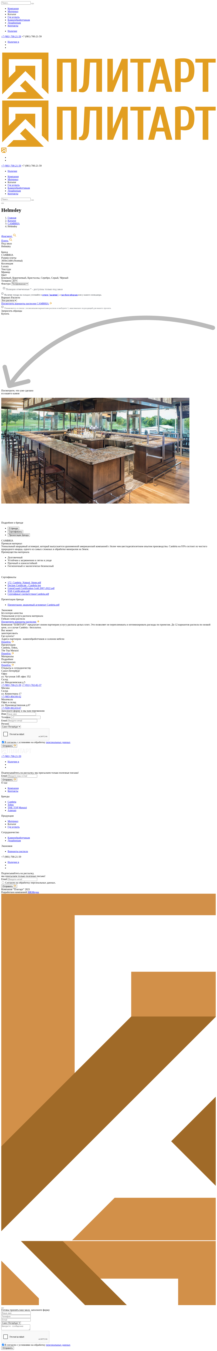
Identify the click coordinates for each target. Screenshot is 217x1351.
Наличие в (13, 41)
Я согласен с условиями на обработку (37, 742)
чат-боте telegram (69, 295)
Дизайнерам (14, 22)
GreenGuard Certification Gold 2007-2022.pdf (31, 588)
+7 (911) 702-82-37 (31, 685)
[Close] (2, 1307)
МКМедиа (33, 892)
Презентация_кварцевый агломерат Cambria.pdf (33, 604)
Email (4, 720)
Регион (5, 723)
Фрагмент (7, 236)
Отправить (8, 746)
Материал (13, 11)
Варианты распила (18, 851)
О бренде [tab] (13, 528)
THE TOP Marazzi (17, 807)
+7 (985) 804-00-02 (11, 696)
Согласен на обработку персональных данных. (30, 882)
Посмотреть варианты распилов (19, 621)
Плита (5, 240)
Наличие (12, 31)
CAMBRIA (14, 223)
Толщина (6, 280)
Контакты (13, 25)
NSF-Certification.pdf (19, 591)
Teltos (11, 804)
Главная (12, 217)
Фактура (5, 283)
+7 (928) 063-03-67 (11, 708)
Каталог (12, 220)
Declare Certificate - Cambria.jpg (24, 585)
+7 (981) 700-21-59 (11, 36)
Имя (3, 713)
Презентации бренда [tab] (19, 535)
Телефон (5, 717)
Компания (13, 8)
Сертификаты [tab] (15, 532)
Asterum (12, 810)
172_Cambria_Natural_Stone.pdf (24, 582)
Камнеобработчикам (19, 20)
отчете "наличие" (50, 295)
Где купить (14, 17)
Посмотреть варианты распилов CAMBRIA (25, 303)
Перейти (6, 642)
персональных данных (58, 742)
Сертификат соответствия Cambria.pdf (28, 594)
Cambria (12, 801)
